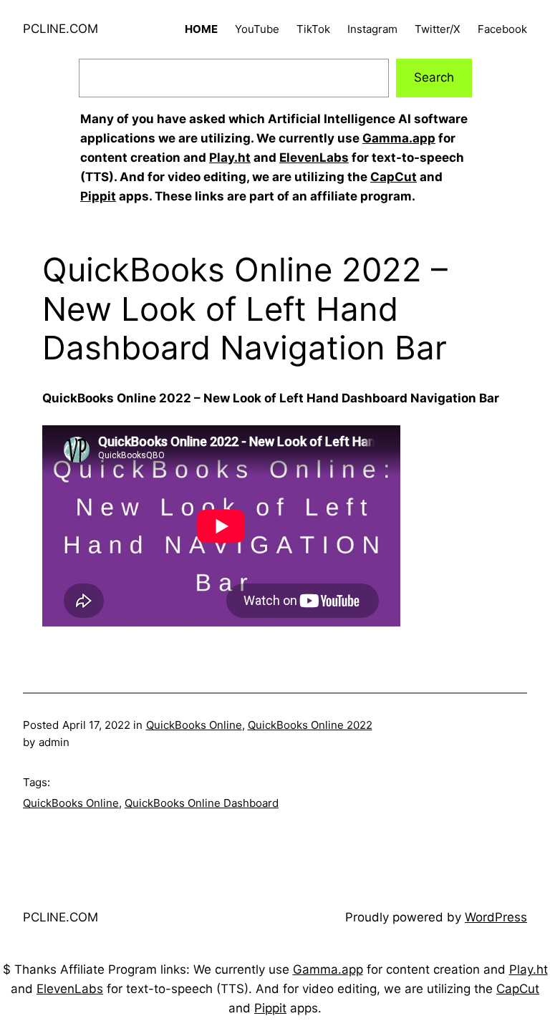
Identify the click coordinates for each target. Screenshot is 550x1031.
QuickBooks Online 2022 (310, 725)
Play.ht (230, 157)
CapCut (393, 177)
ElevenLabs (314, 157)
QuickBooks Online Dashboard (202, 803)
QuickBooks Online (194, 725)
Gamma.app (398, 138)
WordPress (496, 917)
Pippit (98, 196)
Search (434, 77)
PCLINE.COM (60, 28)
